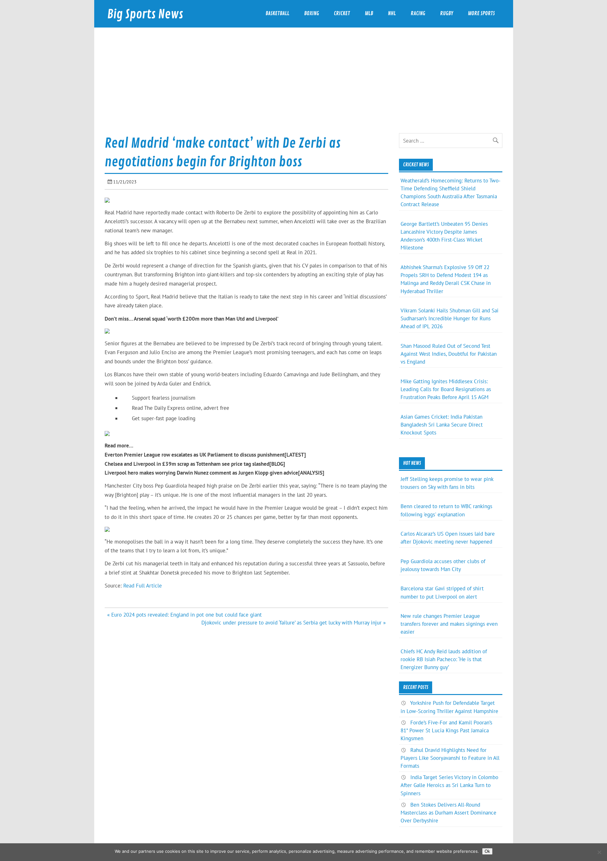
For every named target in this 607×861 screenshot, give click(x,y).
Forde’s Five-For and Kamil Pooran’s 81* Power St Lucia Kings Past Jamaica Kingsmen (446, 730)
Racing (418, 13)
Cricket (342, 13)
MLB (369, 13)
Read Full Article (142, 585)
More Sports (481, 13)
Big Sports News (145, 14)
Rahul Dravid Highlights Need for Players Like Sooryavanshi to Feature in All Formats (450, 758)
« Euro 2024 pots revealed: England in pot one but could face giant (184, 614)
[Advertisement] (303, 85)
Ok (487, 851)
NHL (392, 13)
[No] (599, 852)
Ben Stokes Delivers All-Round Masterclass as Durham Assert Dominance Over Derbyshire (448, 812)
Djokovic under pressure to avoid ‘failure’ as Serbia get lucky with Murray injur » (293, 622)
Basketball (277, 13)
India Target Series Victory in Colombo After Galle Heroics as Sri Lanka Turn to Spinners (449, 785)
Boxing (311, 13)
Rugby (446, 13)
